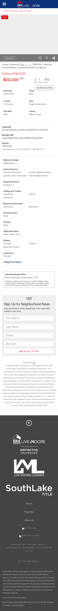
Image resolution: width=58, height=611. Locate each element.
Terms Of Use (18, 544)
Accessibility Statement (20, 548)
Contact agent (9, 58)
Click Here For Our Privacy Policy (14, 598)
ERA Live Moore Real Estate (13, 602)
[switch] (40, 58)
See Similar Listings (44, 88)
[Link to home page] (29, 4)
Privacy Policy (37, 544)
